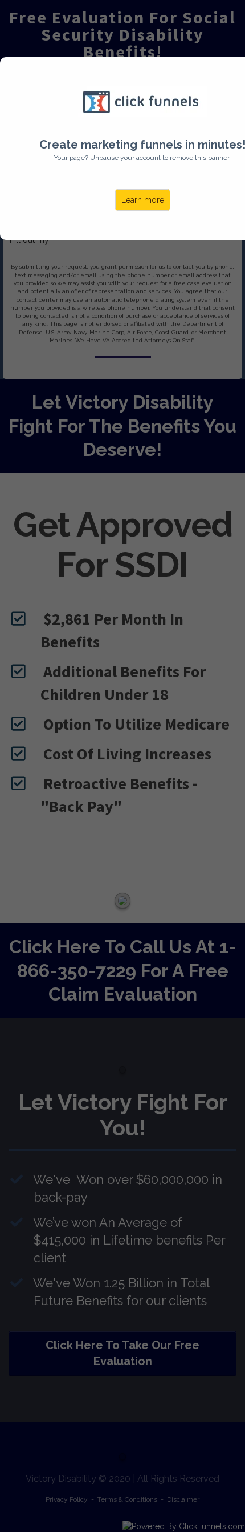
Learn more (142, 200)
